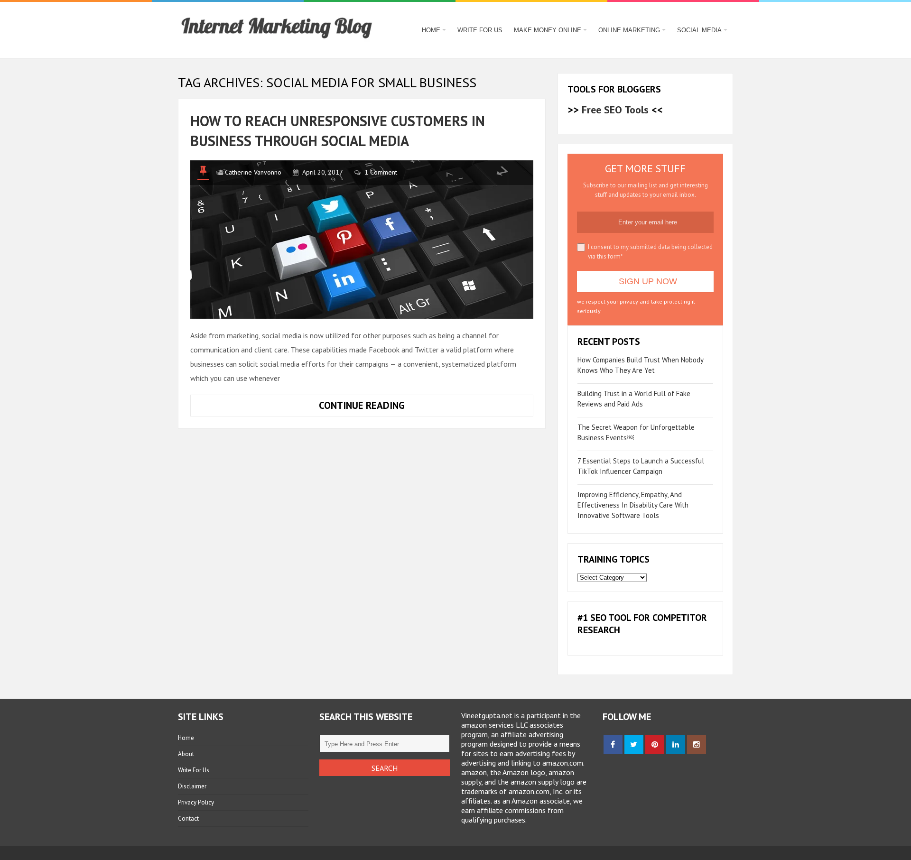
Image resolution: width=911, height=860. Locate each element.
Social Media (699, 30)
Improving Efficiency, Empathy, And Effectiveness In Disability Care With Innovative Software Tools (632, 505)
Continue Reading (395, 407)
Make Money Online (547, 30)
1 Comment (380, 172)
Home (431, 30)
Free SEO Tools (615, 109)
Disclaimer (192, 786)
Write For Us (479, 30)
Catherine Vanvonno (253, 172)
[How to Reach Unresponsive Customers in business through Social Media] (361, 239)
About (186, 754)
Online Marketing (629, 30)
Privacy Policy (196, 802)
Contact (188, 818)
